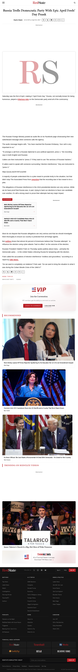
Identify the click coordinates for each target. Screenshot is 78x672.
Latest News (5, 585)
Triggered (5, 625)
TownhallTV (5, 598)
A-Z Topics (31, 577)
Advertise (30, 622)
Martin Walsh (18, 20)
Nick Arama (7, 460)
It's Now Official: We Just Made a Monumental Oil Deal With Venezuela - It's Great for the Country (37, 457)
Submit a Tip (31, 628)
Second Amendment (33, 610)
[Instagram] (37, 570)
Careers (29, 625)
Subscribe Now (50, 305)
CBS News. (14, 260)
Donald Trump (31, 588)
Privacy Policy (16, 666)
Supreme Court (31, 607)
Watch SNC (56, 628)
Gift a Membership (58, 622)
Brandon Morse (57, 594)
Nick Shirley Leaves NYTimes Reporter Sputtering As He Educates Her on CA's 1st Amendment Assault (38, 363)
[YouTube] (45, 570)
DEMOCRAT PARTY (8, 279)
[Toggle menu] (3, 3)
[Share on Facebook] (51, 20)
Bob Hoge (6, 365)
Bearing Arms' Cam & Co (9, 628)
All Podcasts (5, 632)
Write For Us (31, 632)
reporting (35, 179)
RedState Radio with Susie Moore (11, 622)
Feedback (24, 666)
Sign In (58, 570)
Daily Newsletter (57, 625)
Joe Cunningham (58, 591)
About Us (30, 619)
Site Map (44, 666)
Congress (30, 585)
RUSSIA (19, 279)
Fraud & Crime (31, 601)
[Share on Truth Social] (47, 20)
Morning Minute (6, 594)
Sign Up (71, 660)
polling (8, 241)
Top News (5, 581)
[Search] (74, 3)
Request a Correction (34, 666)
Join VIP (72, 570)
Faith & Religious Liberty (34, 594)
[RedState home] (9, 570)
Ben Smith (7, 410)
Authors (4, 601)
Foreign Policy (31, 598)
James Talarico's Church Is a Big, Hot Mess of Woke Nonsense (28, 547)
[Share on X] (43, 20)
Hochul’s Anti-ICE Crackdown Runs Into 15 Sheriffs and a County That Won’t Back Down (34, 408)
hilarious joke (23, 99)
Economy (30, 591)
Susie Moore (56, 588)
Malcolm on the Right (8, 619)
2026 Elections (31, 581)
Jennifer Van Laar (58, 585)
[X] (34, 570)
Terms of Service (6, 666)
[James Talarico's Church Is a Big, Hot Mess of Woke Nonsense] (39, 523)
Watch (4, 588)
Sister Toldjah (56, 604)
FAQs (65, 570)
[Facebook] (41, 570)
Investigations (6, 591)
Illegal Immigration (32, 604)
